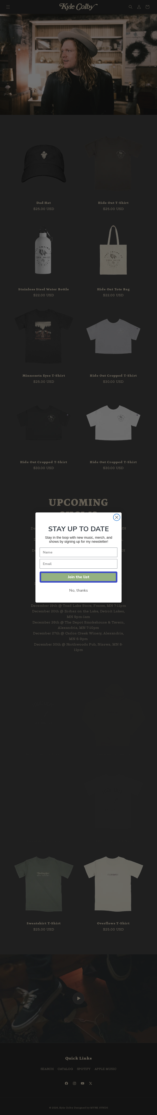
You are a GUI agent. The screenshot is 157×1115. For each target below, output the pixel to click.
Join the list (78, 577)
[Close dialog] (116, 517)
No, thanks (78, 590)
